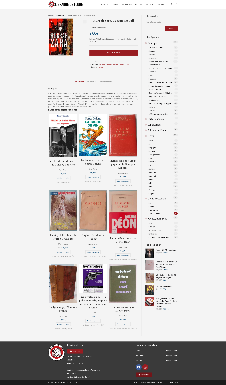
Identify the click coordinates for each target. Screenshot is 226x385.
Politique (152, 183)
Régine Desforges (63, 244)
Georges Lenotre (123, 173)
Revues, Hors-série (97, 325)
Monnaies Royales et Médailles (160, 93)
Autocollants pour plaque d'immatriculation (158, 63)
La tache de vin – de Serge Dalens (93, 161)
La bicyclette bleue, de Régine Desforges (63, 236)
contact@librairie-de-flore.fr (78, 377)
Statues (152, 110)
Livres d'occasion (60, 16)
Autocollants (154, 58)
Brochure (152, 151)
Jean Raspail (102, 27)
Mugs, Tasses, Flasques (157, 96)
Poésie (151, 179)
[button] (85, 21)
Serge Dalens (93, 169)
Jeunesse (88, 181)
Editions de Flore (157, 130)
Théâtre (152, 190)
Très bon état (71, 16)
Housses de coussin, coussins (159, 86)
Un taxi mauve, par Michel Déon (123, 308)
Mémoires (152, 172)
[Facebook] (139, 367)
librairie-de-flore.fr (59, 382)
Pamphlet (152, 176)
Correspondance (155, 154)
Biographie (61, 182)
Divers (151, 75)
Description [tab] (79, 81)
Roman (115, 64)
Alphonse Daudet (93, 244)
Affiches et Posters (156, 47)
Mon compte (143, 382)
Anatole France (63, 316)
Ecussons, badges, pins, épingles (161, 82)
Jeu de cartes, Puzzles (157, 89)
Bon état (152, 203)
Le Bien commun (155, 230)
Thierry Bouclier (63, 170)
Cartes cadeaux (156, 119)
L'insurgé (152, 227)
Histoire (116, 185)
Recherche (171, 28)
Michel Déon (123, 247)
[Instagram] (145, 367)
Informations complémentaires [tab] (99, 81)
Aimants (152, 51)
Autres (151, 223)
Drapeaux (152, 79)
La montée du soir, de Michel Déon (123, 240)
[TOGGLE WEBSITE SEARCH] (177, 4)
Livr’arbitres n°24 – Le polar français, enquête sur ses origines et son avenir (93, 302)
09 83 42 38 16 (73, 373)
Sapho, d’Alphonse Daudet (93, 237)
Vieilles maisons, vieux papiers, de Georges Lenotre (123, 164)
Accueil (50, 16)
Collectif (93, 313)
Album (151, 140)
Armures (152, 54)
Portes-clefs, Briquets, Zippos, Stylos (163, 103)
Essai (150, 158)
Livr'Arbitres (86, 325)
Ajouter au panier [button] (63, 178)
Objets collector (155, 100)
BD (150, 144)
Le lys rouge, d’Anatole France (63, 309)
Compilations (154, 124)
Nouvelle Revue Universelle (159, 237)
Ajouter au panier (113, 52)
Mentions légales (173, 382)
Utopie (151, 193)
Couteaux (152, 72)
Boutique (152, 43)
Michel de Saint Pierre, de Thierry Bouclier (63, 162)
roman (101, 67)
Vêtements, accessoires (159, 114)
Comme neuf (153, 206)
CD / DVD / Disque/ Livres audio (160, 68)
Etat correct (84, 256)
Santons (152, 107)
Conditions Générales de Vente (157, 382)
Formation (152, 162)
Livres (67, 182)
